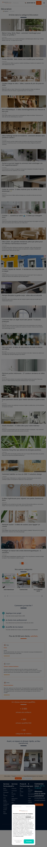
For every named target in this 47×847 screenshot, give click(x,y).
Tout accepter (29, 841)
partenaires (28, 816)
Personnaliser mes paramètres (18, 841)
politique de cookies (19, 836)
